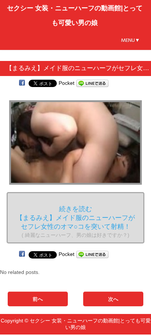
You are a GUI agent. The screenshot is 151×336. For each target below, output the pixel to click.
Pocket (66, 83)
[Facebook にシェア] (22, 83)
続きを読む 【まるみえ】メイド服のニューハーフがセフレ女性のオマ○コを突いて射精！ (75, 221)
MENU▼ (130, 40)
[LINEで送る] (92, 83)
